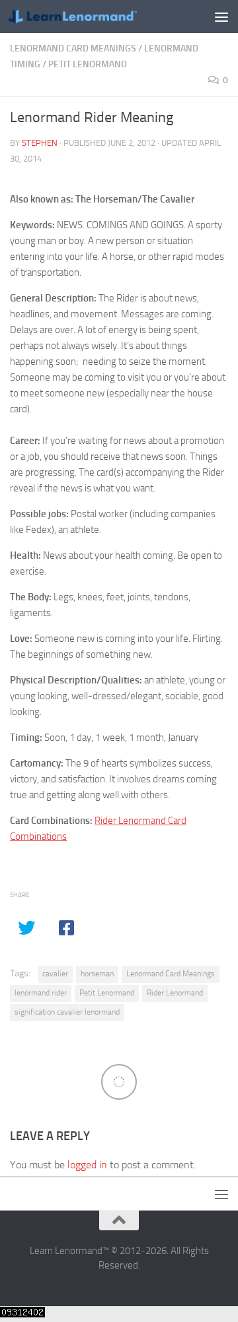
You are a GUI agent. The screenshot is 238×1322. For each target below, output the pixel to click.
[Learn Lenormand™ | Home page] (94, 17)
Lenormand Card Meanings (73, 48)
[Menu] (221, 16)
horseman (97, 973)
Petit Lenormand (87, 64)
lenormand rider (41, 992)
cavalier (55, 973)
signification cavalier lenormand (67, 1012)
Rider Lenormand (175, 992)
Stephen (40, 143)
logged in (87, 1164)
